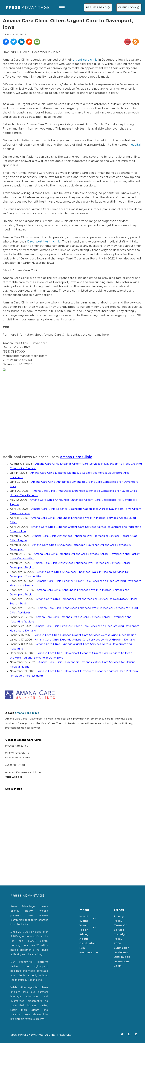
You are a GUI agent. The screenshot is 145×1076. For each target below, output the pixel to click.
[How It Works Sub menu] (94, 918)
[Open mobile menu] (62, 7)
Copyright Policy (120, 936)
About (83, 939)
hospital (135, 145)
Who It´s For (84, 927)
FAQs (117, 943)
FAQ (82, 948)
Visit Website (13, 777)
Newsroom (121, 961)
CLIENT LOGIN (127, 7)
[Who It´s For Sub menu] (94, 927)
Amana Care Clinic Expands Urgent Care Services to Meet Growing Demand (85, 640)
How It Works (83, 918)
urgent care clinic (85, 60)
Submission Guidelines (121, 950)
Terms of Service (120, 927)
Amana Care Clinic (76, 457)
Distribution (87, 943)
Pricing (84, 934)
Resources (86, 952)
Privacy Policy (119, 918)
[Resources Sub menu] (97, 952)
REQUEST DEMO (96, 7)
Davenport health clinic (43, 241)
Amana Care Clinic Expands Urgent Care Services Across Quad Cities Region (85, 635)
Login (117, 966)
